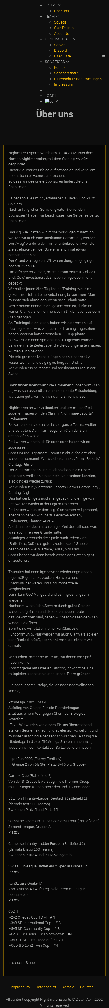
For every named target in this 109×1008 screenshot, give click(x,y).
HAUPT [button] (51, 5)
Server (59, 45)
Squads (60, 22)
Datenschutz (45, 987)
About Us (61, 33)
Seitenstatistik (66, 73)
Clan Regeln (64, 28)
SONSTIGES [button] (55, 62)
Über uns (61, 11)
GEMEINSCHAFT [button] (59, 39)
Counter (86, 987)
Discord (60, 50)
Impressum (63, 84)
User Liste (62, 56)
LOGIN (50, 95)
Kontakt (60, 67)
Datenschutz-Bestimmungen (78, 79)
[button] (73, 102)
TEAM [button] (50, 16)
